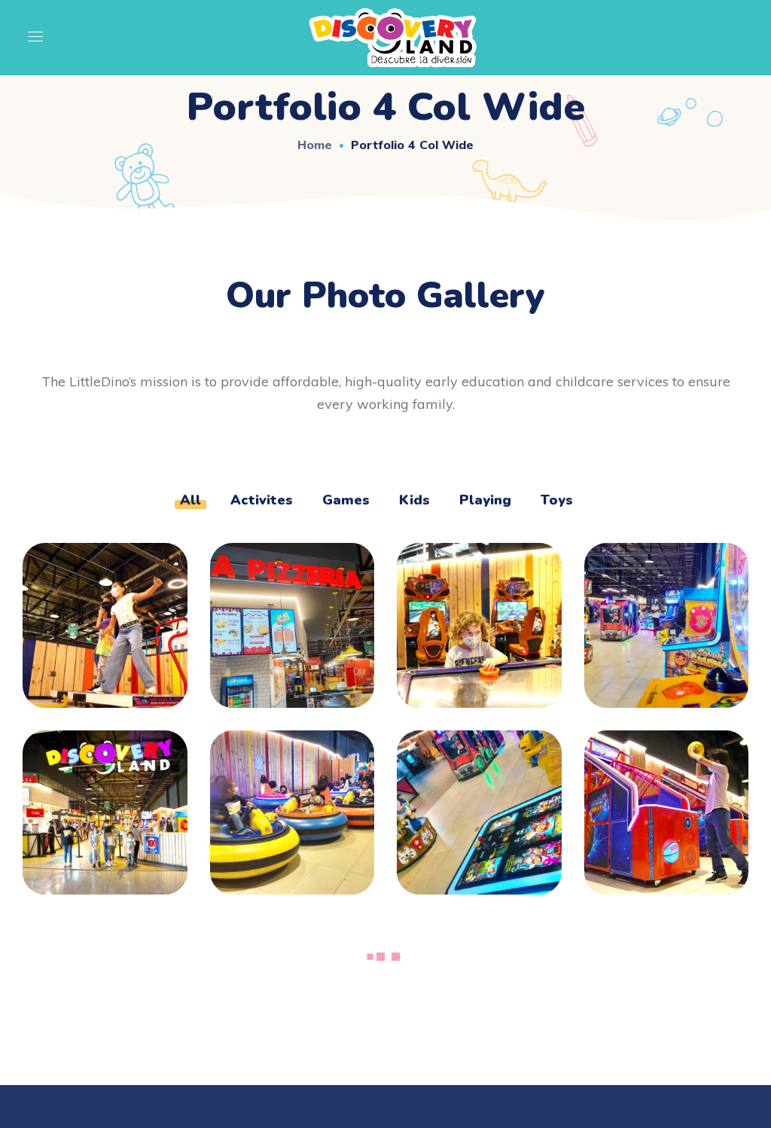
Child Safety (291, 797)
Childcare (479, 797)
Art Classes (666, 610)
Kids (414, 500)
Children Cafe (666, 797)
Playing (485, 500)
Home (314, 144)
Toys (557, 500)
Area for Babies (478, 610)
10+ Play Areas (104, 610)
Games (346, 500)
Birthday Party (104, 797)
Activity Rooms (291, 610)
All (190, 500)
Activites (261, 500)
